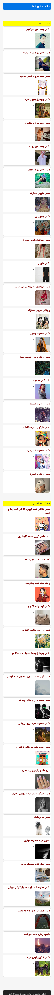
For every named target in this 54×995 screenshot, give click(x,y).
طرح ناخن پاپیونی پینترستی (36, 770)
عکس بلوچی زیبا (42, 216)
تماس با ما (37, 6)
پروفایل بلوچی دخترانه (39, 310)
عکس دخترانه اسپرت (40, 474)
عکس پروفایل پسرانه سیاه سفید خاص (31, 653)
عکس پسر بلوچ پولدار (39, 146)
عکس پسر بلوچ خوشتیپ (38, 29)
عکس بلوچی (44, 263)
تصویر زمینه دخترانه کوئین (37, 840)
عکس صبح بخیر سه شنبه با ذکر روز (33, 747)
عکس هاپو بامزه (42, 817)
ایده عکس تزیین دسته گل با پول (34, 536)
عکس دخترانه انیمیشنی (38, 450)
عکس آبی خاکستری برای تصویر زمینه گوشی (28, 677)
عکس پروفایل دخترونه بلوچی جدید (32, 287)
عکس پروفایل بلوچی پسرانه (36, 240)
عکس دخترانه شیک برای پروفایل (34, 723)
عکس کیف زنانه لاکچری (38, 606)
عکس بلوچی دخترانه (40, 193)
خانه (47, 6)
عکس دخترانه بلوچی (40, 333)
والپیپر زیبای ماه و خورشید (37, 934)
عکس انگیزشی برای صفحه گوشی (34, 911)
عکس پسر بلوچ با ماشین (38, 123)
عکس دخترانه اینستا (40, 404)
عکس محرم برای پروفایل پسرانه (34, 700)
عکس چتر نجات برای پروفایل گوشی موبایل (29, 887)
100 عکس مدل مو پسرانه (37, 560)
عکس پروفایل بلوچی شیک (37, 99)
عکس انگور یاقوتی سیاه (38, 957)
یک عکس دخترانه (41, 380)
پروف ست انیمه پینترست (37, 583)
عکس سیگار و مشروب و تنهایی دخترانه (30, 794)
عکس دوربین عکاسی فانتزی (36, 630)
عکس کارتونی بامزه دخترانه (36, 427)
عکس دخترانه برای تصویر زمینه (35, 357)
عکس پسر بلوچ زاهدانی (38, 170)
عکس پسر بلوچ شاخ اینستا (36, 53)
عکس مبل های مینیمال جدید (35, 864)
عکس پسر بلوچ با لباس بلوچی (35, 76)
